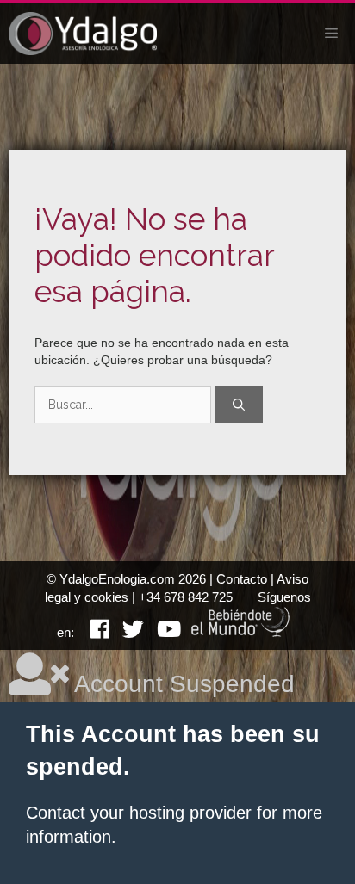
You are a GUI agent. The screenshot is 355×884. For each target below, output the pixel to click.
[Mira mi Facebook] (93, 632)
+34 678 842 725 (186, 597)
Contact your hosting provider (139, 812)
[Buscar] (239, 404)
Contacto (241, 579)
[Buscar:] (124, 404)
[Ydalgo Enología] (83, 33)
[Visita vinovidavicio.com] (241, 632)
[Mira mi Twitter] (126, 632)
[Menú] (331, 33)
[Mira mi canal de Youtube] (162, 632)
